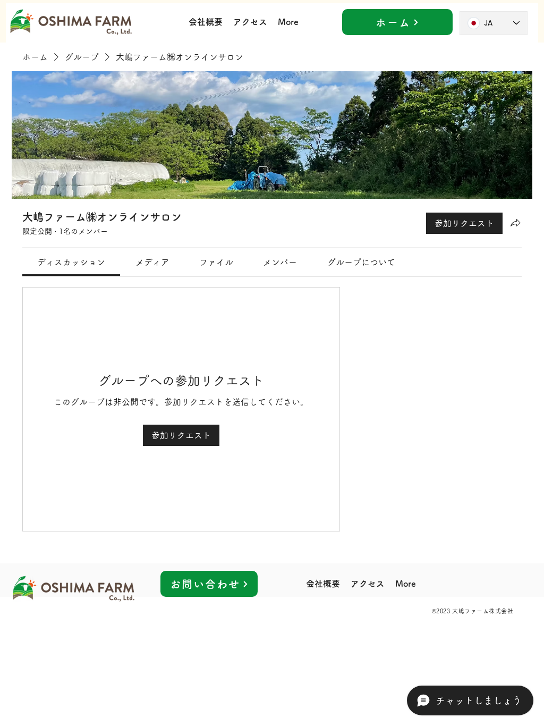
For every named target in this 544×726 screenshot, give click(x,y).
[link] (71, 262)
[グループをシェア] (515, 222)
